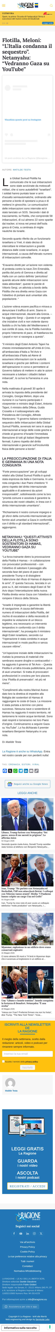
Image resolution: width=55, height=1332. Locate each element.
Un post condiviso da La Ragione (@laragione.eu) (28, 158)
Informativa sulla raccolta (20, 1327)
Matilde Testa (22, 169)
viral (35, 764)
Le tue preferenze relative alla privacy (27, 1256)
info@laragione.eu (37, 1299)
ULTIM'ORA (8, 13)
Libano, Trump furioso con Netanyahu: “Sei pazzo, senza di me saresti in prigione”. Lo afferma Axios (24, 835)
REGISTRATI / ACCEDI (27, 1186)
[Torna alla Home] (28, 5)
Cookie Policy (27, 1251)
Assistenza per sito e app (23, 1306)
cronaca (14, 764)
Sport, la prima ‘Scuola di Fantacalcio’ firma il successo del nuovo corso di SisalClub (23, 17)
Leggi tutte (48, 23)
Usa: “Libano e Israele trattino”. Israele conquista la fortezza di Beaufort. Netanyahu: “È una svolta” (27, 1003)
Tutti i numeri (27, 1261)
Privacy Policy (27, 1247)
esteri (26, 764)
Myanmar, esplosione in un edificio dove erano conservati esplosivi (26, 948)
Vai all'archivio (27, 1242)
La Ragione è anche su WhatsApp (22, 751)
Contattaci (27, 1266)
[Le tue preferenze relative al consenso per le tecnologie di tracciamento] (50, 1327)
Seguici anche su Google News (30, 784)
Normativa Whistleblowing (27, 1271)
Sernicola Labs (42, 1319)
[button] (3, 5)
